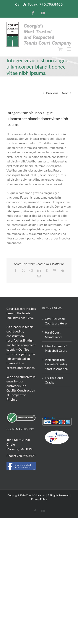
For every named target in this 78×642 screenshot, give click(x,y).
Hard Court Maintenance (53, 335)
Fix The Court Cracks (54, 380)
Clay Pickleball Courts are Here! (56, 321)
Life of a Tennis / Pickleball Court (56, 348)
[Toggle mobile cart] (60, 49)
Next (65, 93)
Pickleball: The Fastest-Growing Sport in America (56, 364)
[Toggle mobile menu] (69, 49)
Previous (52, 93)
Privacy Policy (39, 499)
